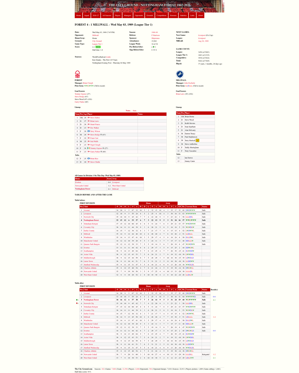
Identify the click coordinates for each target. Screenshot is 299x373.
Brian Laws (180, 94)
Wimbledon (88, 237)
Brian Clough (88, 83)
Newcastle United (81, 185)
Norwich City (89, 217)
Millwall (95, 35)
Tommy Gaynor (80, 94)
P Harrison (156, 35)
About (200, 15)
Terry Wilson (95, 131)
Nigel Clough (95, 144)
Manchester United (91, 240)
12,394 (125, 369)
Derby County (89, 230)
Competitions (161, 15)
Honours (173, 15)
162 (103, 369)
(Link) (108, 57)
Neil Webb (94, 141)
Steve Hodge (79, 96)
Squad (86, 15)
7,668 (114, 369)
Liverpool (201, 35)
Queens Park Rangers (92, 244)
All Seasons (106, 15)
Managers (127, 15)
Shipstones (156, 38)
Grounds (150, 15)
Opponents (139, 15)
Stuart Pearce (95, 124)
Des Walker (94, 127)
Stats (134, 110)
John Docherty (189, 83)
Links (192, 15)
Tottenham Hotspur (91, 223)
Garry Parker (79, 102)
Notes (128, 110)
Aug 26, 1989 (203, 41)
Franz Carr (94, 138)
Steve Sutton (95, 117)
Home (78, 15)
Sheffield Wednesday (91, 264)
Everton (78, 182)
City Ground (97, 41)
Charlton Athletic (90, 268)
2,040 (137, 369)
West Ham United (118, 185)
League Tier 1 (97, 44)
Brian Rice (94, 158)
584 (150, 369)
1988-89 (155, 32)
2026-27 (96, 15)
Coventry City (89, 227)
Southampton (89, 251)
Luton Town (88, 261)
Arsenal (87, 210)
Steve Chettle (95, 162)
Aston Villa (88, 254)
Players (117, 15)
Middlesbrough (89, 257)
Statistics (183, 15)
